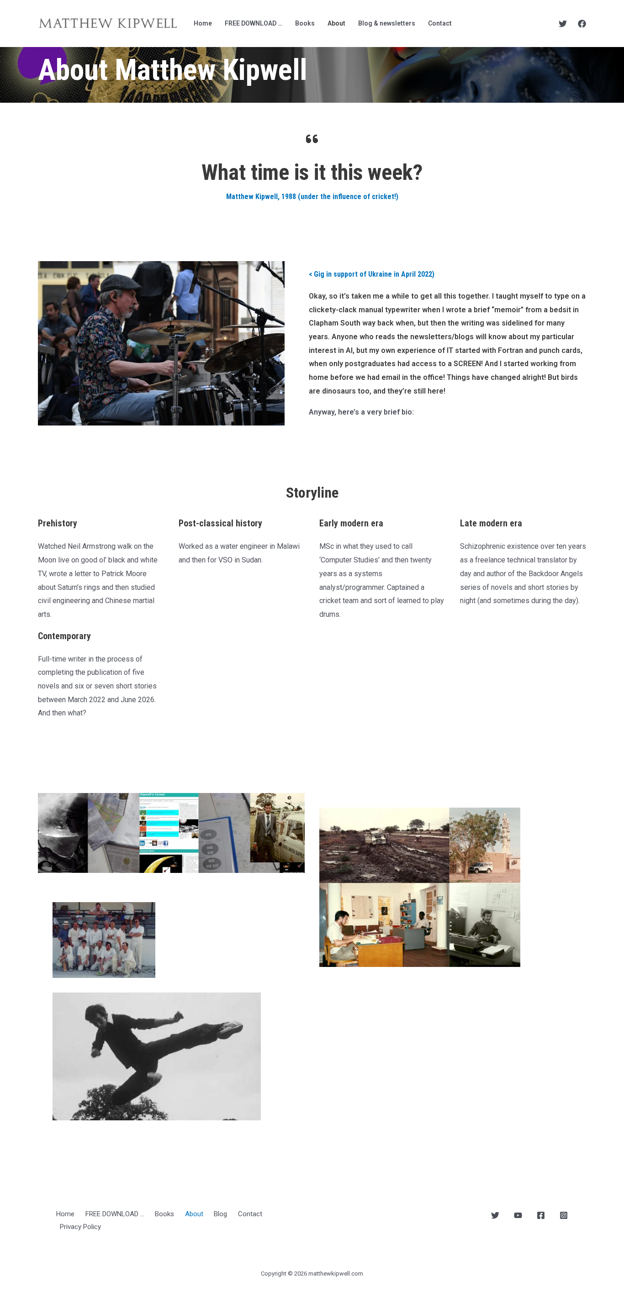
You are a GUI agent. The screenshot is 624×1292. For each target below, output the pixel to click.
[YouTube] (518, 1215)
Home (203, 23)
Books (305, 23)
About (336, 23)
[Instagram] (564, 1215)
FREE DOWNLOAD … (253, 23)
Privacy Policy (80, 1227)
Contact (440, 23)
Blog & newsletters (386, 23)
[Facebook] (582, 24)
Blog (220, 1214)
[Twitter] (563, 24)
